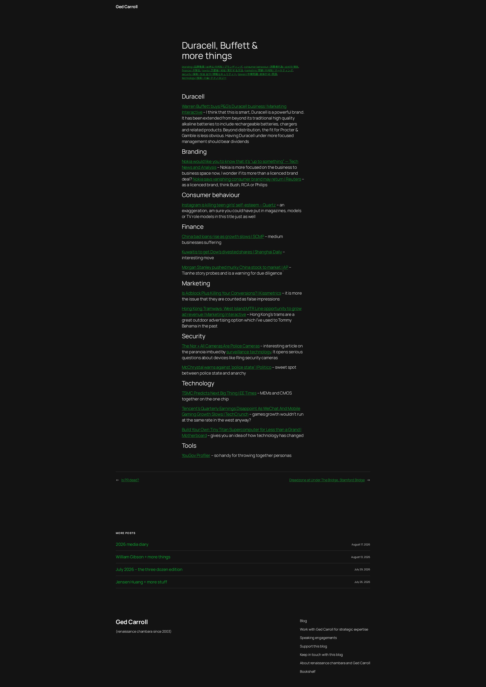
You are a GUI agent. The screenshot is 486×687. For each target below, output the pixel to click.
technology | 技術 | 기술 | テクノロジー (204, 78)
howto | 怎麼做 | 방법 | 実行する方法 (222, 70)
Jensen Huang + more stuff (141, 582)
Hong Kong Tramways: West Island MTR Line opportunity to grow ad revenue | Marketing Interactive (242, 311)
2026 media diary (132, 544)
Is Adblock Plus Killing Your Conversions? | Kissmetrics (231, 293)
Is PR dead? (130, 480)
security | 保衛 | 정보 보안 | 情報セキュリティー (209, 74)
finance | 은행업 (191, 70)
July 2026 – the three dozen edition (149, 569)
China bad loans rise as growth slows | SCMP (223, 236)
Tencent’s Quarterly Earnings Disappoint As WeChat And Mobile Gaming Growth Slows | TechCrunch (241, 411)
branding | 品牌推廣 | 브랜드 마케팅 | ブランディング (212, 66)
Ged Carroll (127, 7)
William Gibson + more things (143, 557)
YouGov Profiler (196, 455)
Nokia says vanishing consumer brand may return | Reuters (247, 179)
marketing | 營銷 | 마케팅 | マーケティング (268, 70)
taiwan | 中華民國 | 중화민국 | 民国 (257, 74)
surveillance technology (248, 352)
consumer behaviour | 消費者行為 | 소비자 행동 (271, 66)
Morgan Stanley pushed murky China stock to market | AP (235, 267)
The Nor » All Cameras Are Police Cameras (221, 346)
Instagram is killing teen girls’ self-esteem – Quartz (229, 205)
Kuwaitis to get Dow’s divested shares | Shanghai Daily (232, 252)
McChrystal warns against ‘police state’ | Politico (226, 367)
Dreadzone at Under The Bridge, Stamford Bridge (327, 480)
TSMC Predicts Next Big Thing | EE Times (219, 393)
